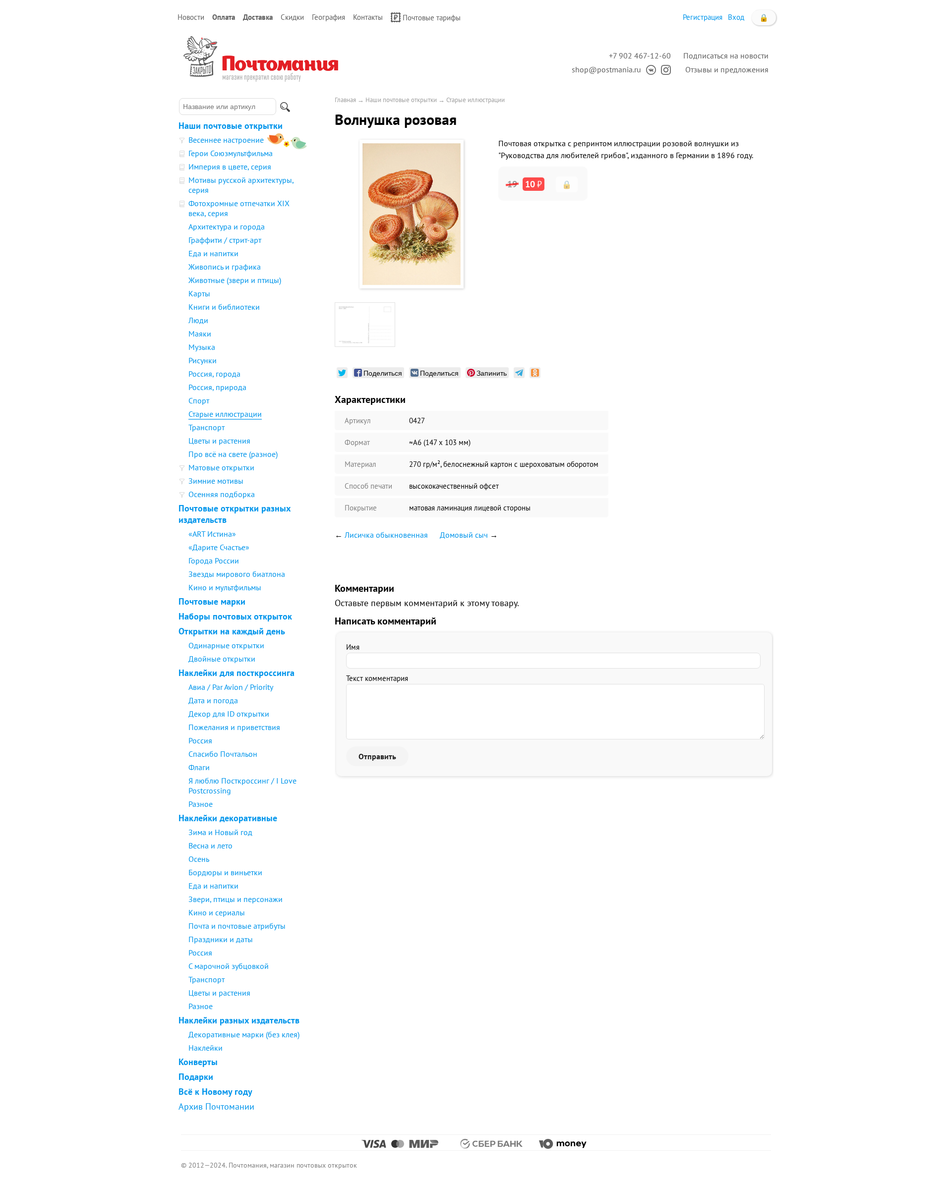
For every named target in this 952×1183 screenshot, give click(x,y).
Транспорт (206, 427)
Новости (191, 17)
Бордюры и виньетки (225, 872)
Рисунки (202, 360)
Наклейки (205, 1048)
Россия (200, 740)
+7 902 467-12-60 (640, 55)
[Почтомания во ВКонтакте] (648, 69)
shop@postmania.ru (606, 69)
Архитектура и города (226, 226)
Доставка (258, 17)
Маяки (199, 333)
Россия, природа (217, 387)
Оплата (223, 17)
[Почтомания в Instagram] (663, 69)
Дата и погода (213, 700)
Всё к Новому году (215, 1091)
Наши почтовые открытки (230, 125)
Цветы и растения (219, 441)
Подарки (195, 1076)
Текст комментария (377, 678)
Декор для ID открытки (228, 714)
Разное (200, 804)
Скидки (292, 17)
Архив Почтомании (216, 1106)
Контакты (368, 17)
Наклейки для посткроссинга (236, 672)
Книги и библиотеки (224, 307)
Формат (357, 442)
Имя (352, 647)
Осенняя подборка (221, 494)
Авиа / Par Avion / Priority (230, 687)
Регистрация (702, 17)
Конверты (198, 1062)
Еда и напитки (213, 253)
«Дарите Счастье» (218, 547)
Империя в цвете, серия (229, 166)
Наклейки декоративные (227, 818)
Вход (736, 17)
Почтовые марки (211, 601)
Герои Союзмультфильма (230, 153)
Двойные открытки (221, 659)
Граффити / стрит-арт (224, 240)
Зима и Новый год (220, 832)
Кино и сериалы (216, 912)
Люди (198, 320)
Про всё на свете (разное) (233, 454)
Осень (198, 859)
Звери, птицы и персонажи (235, 899)
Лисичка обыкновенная (386, 535)
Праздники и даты (220, 939)
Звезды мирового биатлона (236, 574)
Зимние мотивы (215, 481)
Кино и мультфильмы (224, 587)
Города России (213, 560)
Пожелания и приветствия (234, 727)
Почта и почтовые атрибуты (237, 926)
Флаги (199, 767)
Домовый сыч (464, 535)
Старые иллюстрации (225, 414)
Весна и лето (210, 845)
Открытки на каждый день (231, 631)
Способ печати (368, 486)
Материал (360, 464)
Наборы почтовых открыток (235, 616)
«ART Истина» (212, 534)
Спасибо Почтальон (222, 754)
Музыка (201, 347)
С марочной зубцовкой (228, 966)
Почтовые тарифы (432, 17)
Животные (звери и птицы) (234, 280)
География (328, 17)
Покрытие (361, 507)
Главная (345, 100)
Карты (199, 293)
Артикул (358, 420)
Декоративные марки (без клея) (243, 1034)
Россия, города (214, 374)
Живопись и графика (224, 267)
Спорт (198, 400)
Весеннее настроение (226, 140)
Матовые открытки (221, 467)
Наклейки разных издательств (238, 1020)
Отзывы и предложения (727, 69)
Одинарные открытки (226, 645)
